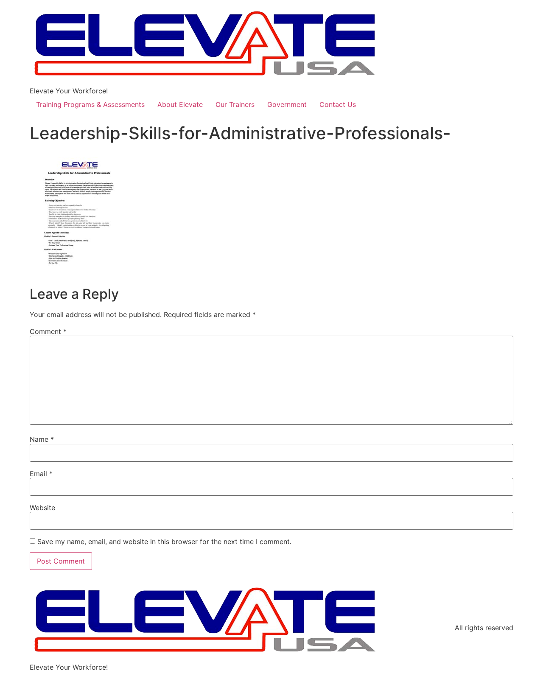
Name (42, 439)
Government (287, 104)
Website (42, 507)
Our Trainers (235, 104)
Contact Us (337, 104)
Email (41, 473)
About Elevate (180, 104)
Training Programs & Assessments (90, 104)
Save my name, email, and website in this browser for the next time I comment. (164, 541)
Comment (48, 331)
